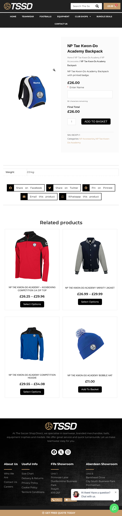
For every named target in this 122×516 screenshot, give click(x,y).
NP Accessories (87, 139)
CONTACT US (61, 24)
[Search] (97, 6)
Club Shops (81, 16)
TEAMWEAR (28, 16)
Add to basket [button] (90, 389)
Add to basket (96, 121)
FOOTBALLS (45, 16)
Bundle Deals (104, 16)
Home (13, 16)
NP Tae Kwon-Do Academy (87, 57)
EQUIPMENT (63, 16)
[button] (26, 187)
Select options (32, 304)
